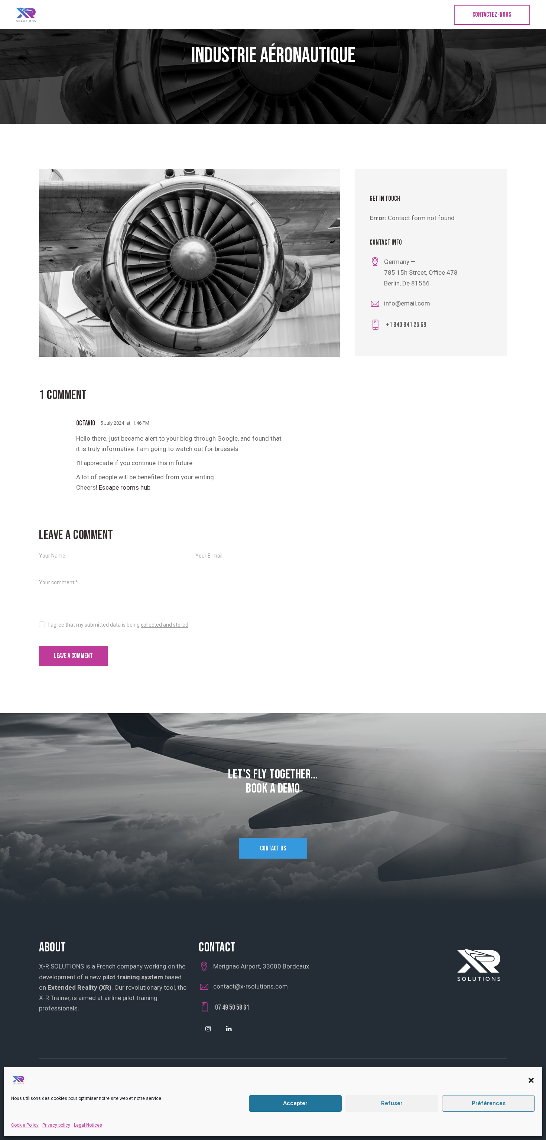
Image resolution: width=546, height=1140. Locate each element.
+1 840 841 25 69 (406, 325)
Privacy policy (56, 1125)
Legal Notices (88, 1125)
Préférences (489, 1103)
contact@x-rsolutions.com (250, 986)
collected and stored (164, 625)
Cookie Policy (25, 1125)
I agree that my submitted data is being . (118, 625)
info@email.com (407, 303)
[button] (531, 1080)
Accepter (295, 1103)
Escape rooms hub (124, 487)
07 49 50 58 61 (232, 1007)
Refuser (392, 1103)
